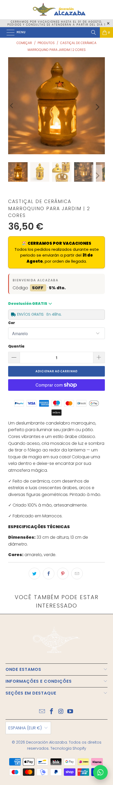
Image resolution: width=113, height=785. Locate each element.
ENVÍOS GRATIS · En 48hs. (39, 314)
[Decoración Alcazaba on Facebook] (51, 712)
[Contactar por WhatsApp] (100, 772)
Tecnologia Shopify (68, 748)
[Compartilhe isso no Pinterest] (63, 573)
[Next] (97, 107)
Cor (11, 322)
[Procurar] (94, 32)
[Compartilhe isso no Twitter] (34, 573)
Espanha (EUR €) (25, 728)
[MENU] (8, 32)
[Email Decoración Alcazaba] (42, 712)
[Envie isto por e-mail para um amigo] (77, 573)
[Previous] (12, 105)
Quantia (16, 346)
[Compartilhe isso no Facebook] (48, 573)
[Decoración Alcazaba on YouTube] (70, 712)
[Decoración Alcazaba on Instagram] (61, 712)
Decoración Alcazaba (46, 742)
